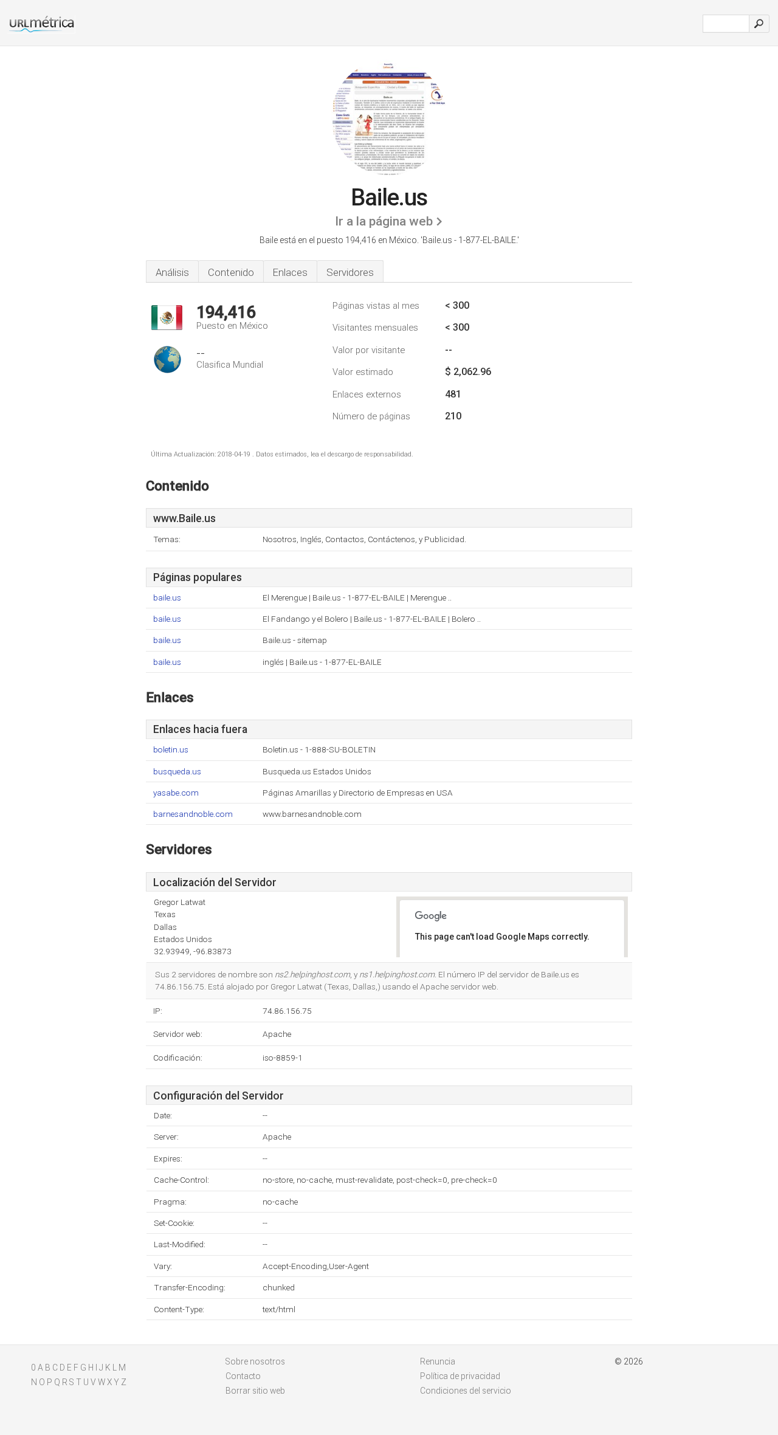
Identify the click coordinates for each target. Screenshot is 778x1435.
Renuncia (437, 1361)
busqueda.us (177, 771)
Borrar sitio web (255, 1390)
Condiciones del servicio (465, 1390)
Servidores (350, 272)
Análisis (172, 272)
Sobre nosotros (255, 1361)
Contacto (243, 1376)
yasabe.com (176, 792)
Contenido (231, 272)
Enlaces (290, 272)
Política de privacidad (460, 1376)
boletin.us (170, 749)
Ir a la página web (384, 221)
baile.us (167, 597)
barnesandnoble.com (193, 814)
